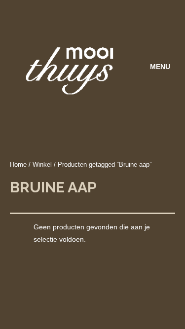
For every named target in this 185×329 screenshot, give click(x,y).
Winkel (42, 164)
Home (18, 164)
